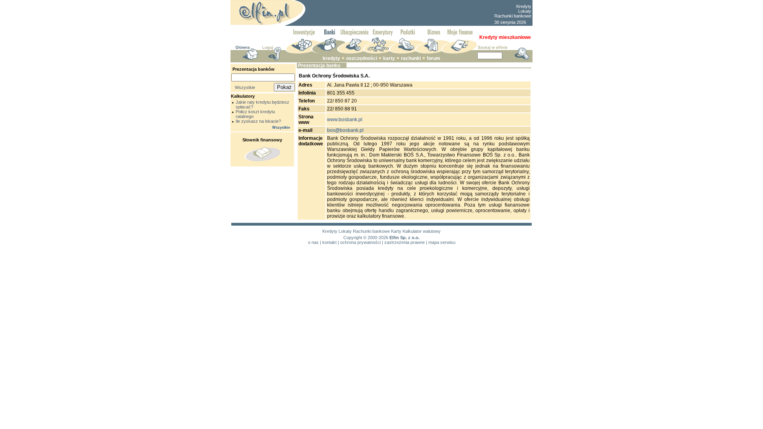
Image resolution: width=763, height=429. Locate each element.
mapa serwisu (441, 242)
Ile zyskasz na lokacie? (258, 121)
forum (433, 58)
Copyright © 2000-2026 (365, 237)
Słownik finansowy (262, 139)
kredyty (331, 58)
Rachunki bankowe (512, 16)
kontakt (329, 242)
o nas (313, 242)
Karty (396, 231)
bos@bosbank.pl (345, 130)
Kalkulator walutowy (422, 231)
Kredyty (523, 6)
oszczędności (361, 58)
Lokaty (524, 11)
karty (389, 58)
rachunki (411, 58)
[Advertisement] (400, 13)
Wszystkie (245, 87)
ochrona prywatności (360, 242)
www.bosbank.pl (344, 119)
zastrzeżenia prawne (404, 242)
